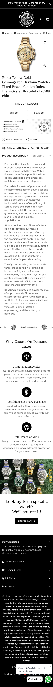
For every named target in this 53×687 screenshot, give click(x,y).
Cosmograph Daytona (26, 33)
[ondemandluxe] (26, 19)
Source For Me (26, 520)
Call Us (14, 113)
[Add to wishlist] (45, 42)
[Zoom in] (45, 66)
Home (5, 33)
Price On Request (26, 103)
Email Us (39, 113)
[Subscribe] (47, 561)
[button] (47, 19)
